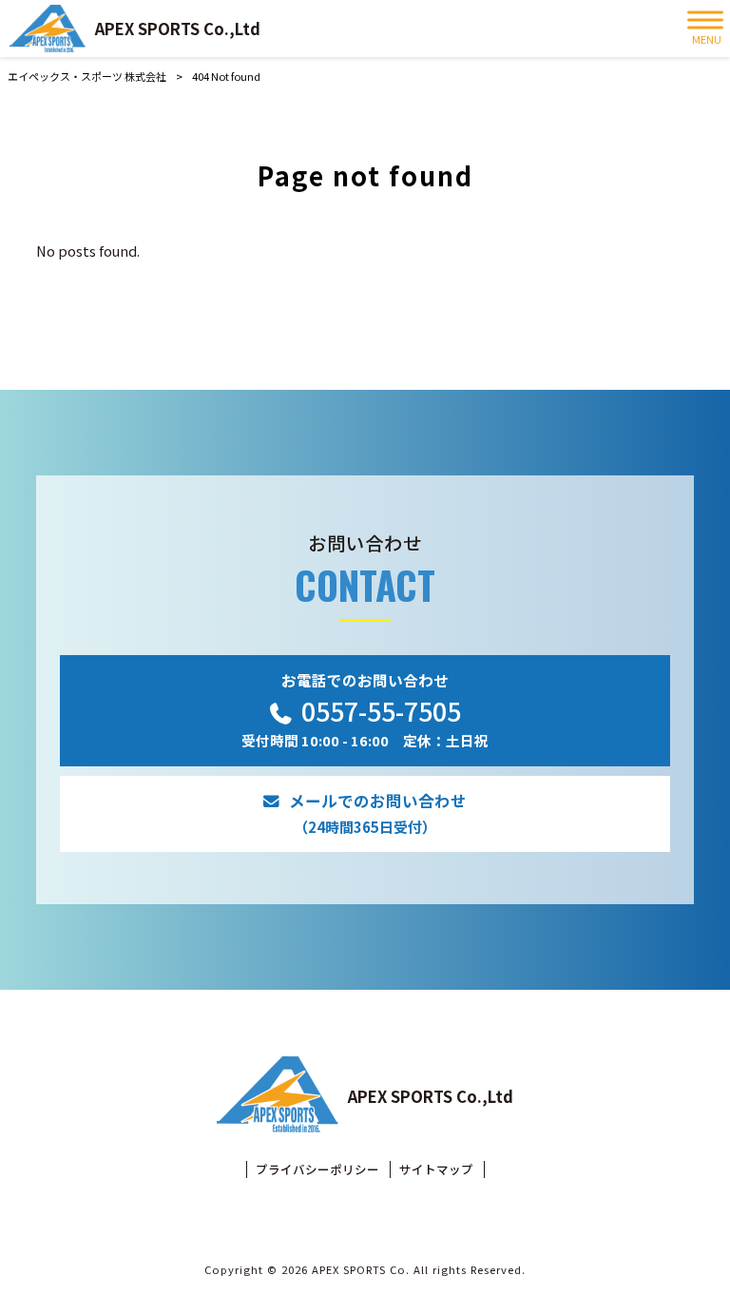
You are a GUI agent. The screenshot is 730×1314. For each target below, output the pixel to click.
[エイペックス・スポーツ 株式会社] (48, 28)
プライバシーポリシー (317, 1169)
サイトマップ (436, 1169)
